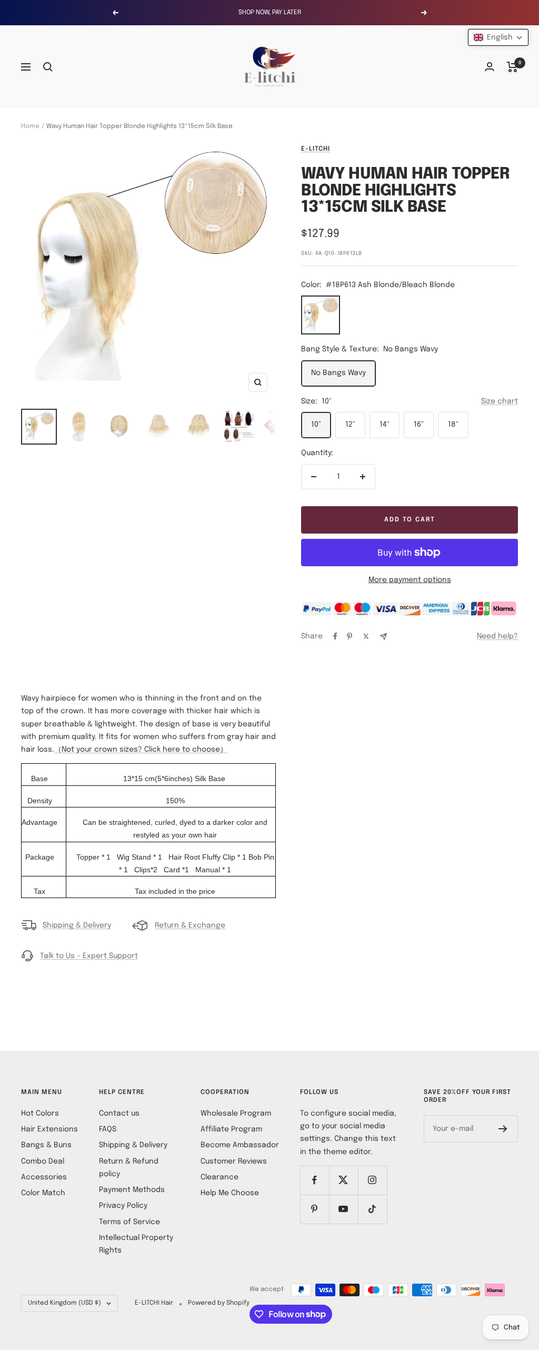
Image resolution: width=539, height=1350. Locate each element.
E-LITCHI (315, 149)
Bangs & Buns (46, 1145)
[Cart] (512, 67)
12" (350, 424)
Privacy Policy (123, 1205)
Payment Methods (132, 1190)
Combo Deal (42, 1161)
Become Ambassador (240, 1145)
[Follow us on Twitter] (343, 1180)
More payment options (409, 580)
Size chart (499, 401)
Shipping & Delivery (77, 925)
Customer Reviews (234, 1161)
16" (419, 424)
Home (30, 126)
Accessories (44, 1177)
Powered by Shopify (218, 1303)
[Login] (489, 66)
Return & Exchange (190, 925)
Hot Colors (40, 1113)
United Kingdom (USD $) (64, 1303)
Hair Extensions (49, 1129)
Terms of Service (129, 1222)
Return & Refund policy (128, 1168)
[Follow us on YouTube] (343, 1209)
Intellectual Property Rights (136, 1244)
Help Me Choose (230, 1193)
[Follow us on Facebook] (314, 1180)
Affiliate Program (231, 1129)
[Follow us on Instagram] (372, 1180)
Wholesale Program (236, 1113)
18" (453, 424)
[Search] (48, 67)
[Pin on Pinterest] (349, 636)
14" (385, 424)
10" (316, 424)
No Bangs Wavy (338, 373)
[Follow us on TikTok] (372, 1209)
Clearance (219, 1177)
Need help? (497, 636)
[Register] (502, 1128)
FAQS (107, 1129)
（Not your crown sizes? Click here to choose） (140, 749)
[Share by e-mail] (383, 636)
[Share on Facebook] (335, 636)
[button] (498, 37)
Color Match (43, 1193)
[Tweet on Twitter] (366, 636)
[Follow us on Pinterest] (314, 1209)
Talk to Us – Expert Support (89, 956)
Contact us (119, 1113)
